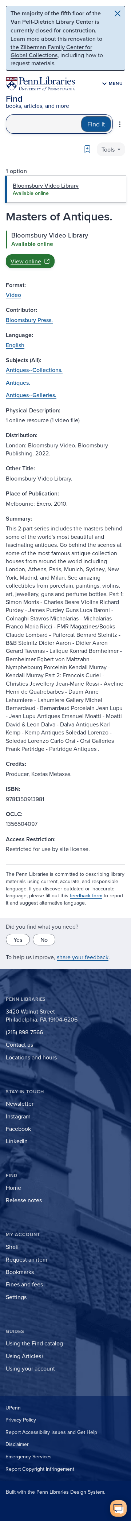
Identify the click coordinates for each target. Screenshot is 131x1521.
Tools (109, 149)
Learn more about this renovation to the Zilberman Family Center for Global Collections (56, 47)
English (15, 345)
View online (26, 261)
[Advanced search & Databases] (119, 124)
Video (13, 295)
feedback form (86, 895)
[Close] (117, 13)
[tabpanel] (65, 249)
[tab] (65, 189)
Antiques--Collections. (34, 370)
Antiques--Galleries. (31, 395)
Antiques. (18, 383)
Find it (96, 124)
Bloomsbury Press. (29, 320)
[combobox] (44, 124)
